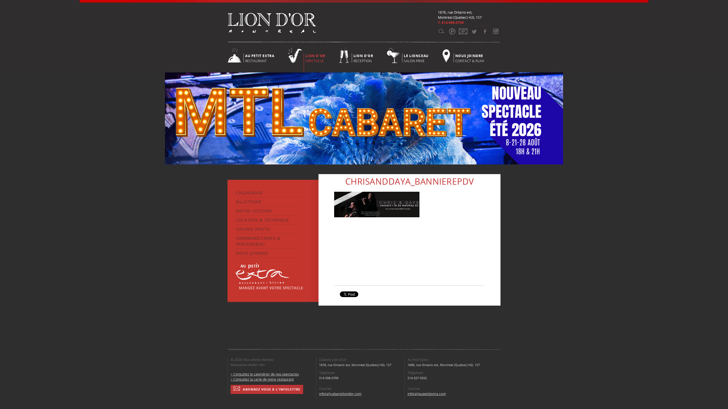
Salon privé (416, 57)
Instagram (495, 31)
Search (441, 31)
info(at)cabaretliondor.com (340, 393)
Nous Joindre (252, 253)
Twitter (474, 31)
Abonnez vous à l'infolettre (271, 389)
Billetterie (249, 201)
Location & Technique (262, 220)
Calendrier (249, 192)
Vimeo (485, 31)
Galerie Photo (253, 229)
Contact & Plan (469, 57)
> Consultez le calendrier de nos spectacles (265, 374)
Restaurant (259, 57)
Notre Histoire (254, 211)
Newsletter (463, 31)
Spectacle (315, 58)
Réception (363, 57)
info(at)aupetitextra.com (427, 393)
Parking (452, 31)
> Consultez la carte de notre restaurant (262, 379)
